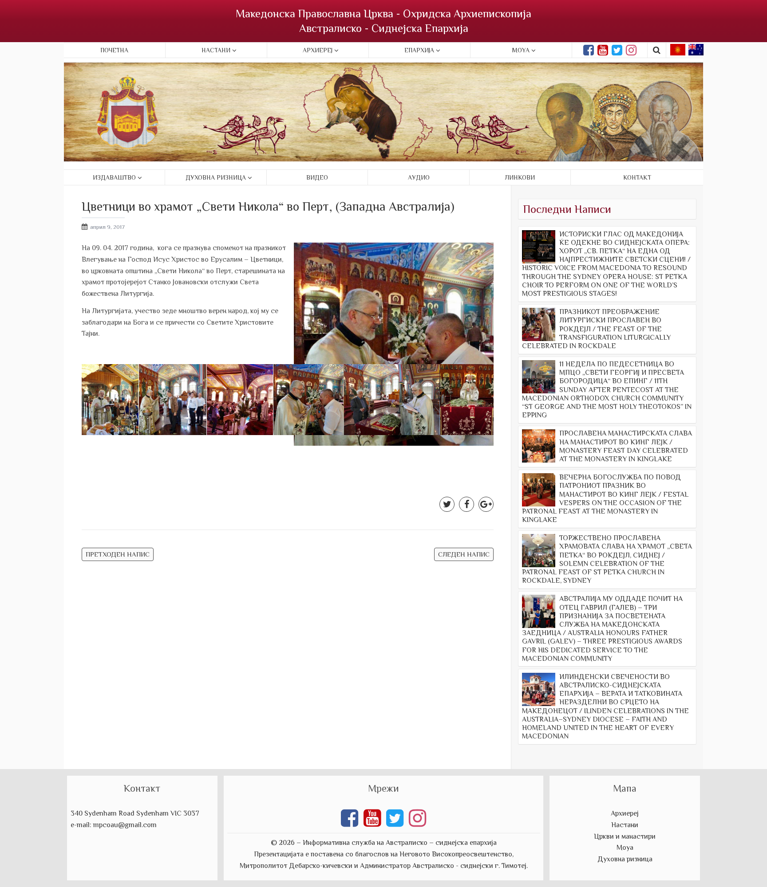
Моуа (625, 848)
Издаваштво (114, 177)
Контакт (637, 177)
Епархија (419, 50)
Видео (317, 177)
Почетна (114, 50)
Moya (521, 50)
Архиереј (317, 50)
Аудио (419, 177)
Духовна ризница (216, 177)
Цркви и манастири (625, 836)
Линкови (520, 177)
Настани (216, 50)
